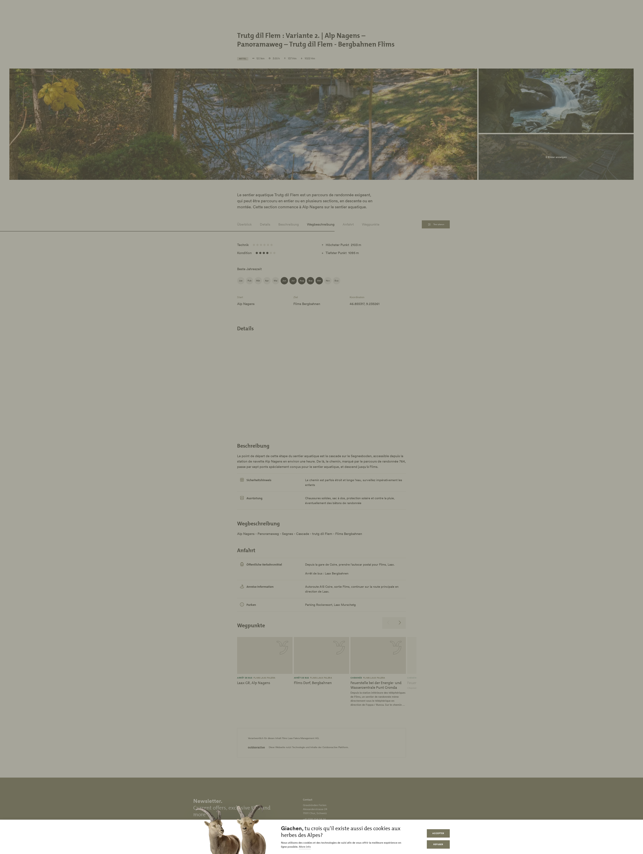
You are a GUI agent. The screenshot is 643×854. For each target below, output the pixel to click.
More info (305, 846)
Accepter (438, 833)
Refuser (438, 844)
